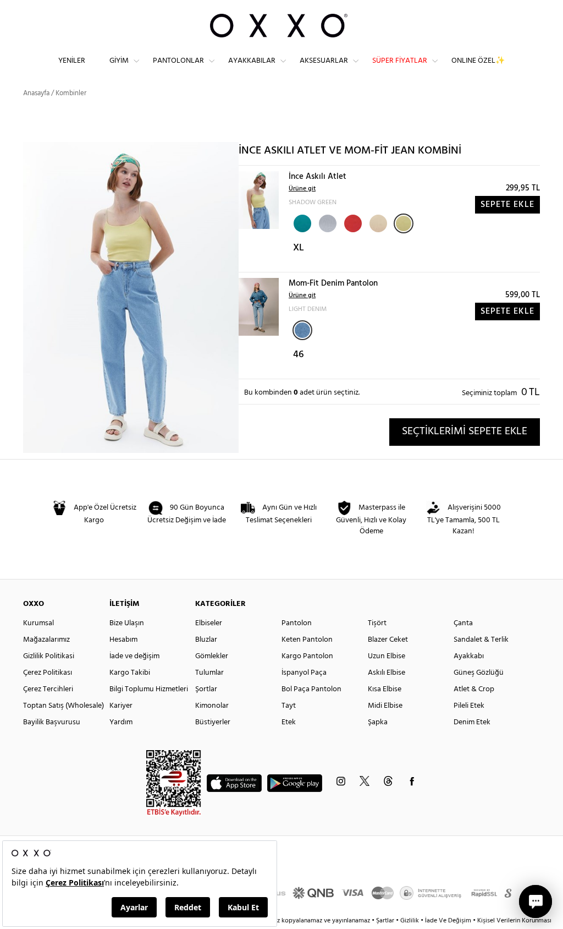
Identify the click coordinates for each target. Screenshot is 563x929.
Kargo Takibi (129, 672)
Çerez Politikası (47, 672)
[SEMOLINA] (377, 222)
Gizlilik (410, 920)
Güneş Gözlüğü (479, 672)
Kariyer (121, 706)
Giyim (119, 60)
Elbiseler (208, 623)
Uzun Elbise (386, 656)
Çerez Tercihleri (48, 689)
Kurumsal (38, 623)
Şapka (378, 722)
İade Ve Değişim (448, 920)
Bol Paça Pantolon (311, 689)
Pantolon (297, 623)
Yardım (121, 722)
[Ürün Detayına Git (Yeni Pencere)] (259, 200)
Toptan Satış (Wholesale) (63, 706)
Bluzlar (206, 639)
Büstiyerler (212, 722)
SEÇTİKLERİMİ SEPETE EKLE (464, 431)
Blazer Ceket (388, 639)
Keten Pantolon (307, 639)
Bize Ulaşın (126, 623)
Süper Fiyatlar (399, 60)
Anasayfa (36, 93)
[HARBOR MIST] (326, 222)
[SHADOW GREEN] (403, 223)
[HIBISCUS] (352, 222)
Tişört (377, 623)
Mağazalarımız (46, 639)
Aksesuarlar (324, 60)
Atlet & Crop (474, 689)
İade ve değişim (134, 656)
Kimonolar (212, 706)
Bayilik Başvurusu (51, 722)
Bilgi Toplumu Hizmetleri (148, 689)
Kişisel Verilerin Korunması (514, 920)
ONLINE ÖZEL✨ (478, 60)
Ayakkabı (469, 656)
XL (298, 248)
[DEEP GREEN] (301, 222)
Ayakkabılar (251, 60)
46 (298, 355)
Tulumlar (209, 672)
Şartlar (386, 920)
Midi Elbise (385, 706)
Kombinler (71, 93)
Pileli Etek (469, 706)
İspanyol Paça (304, 672)
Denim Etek (472, 722)
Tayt (289, 706)
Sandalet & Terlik (481, 639)
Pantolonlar (178, 60)
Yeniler (71, 60)
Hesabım (123, 639)
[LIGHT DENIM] (302, 330)
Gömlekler (211, 656)
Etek (289, 722)
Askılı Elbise (386, 672)
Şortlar (206, 689)
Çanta (463, 623)
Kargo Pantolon (307, 656)
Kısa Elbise (384, 689)
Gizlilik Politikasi (48, 656)
